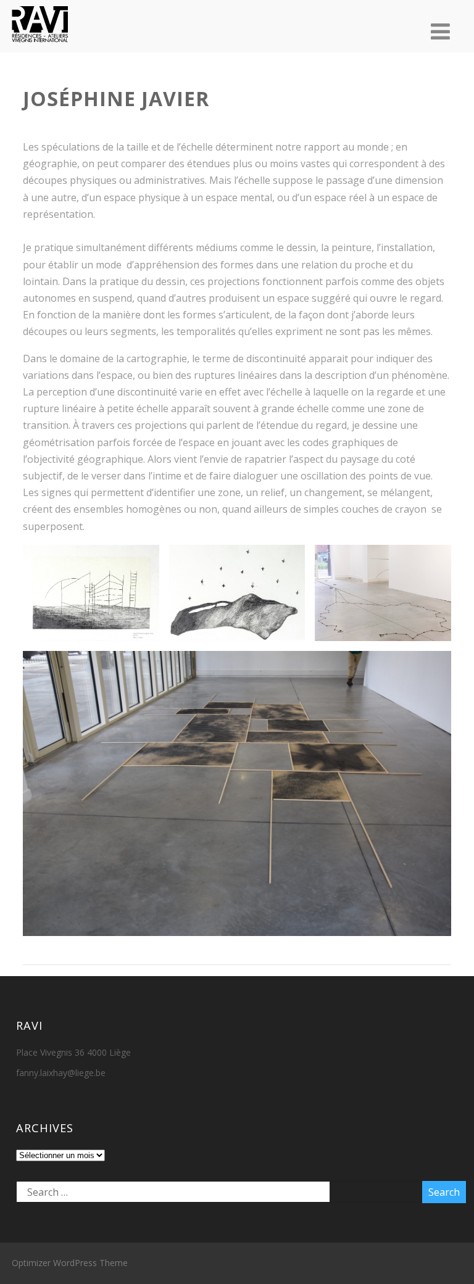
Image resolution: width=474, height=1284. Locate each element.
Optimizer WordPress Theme (70, 1263)
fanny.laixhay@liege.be (61, 1073)
